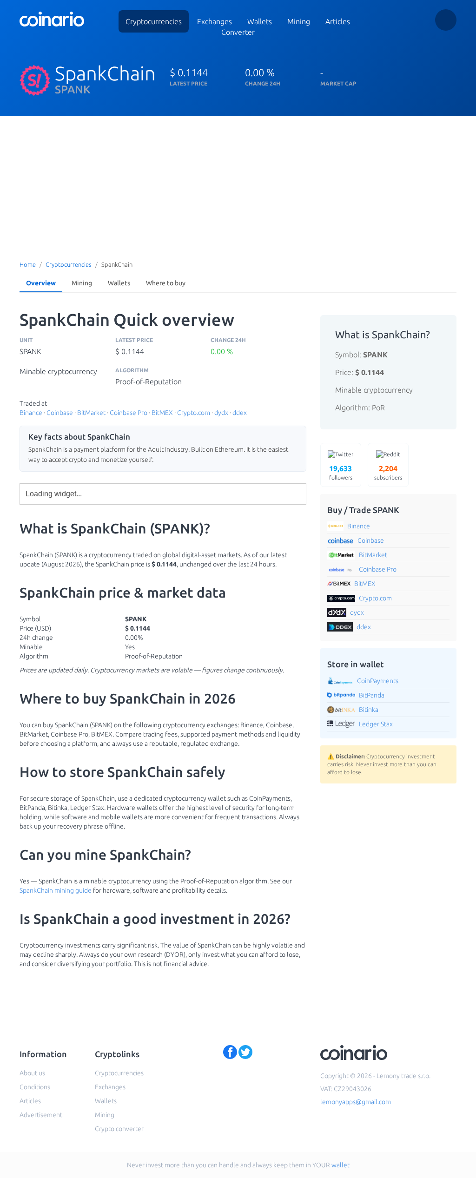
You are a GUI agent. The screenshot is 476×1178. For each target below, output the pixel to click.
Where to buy (165, 283)
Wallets (119, 283)
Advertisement (41, 1115)
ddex (239, 412)
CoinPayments (377, 680)
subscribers (388, 472)
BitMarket (91, 412)
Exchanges (214, 21)
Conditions (35, 1087)
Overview (41, 283)
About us (32, 1073)
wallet (340, 1165)
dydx (221, 412)
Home (28, 264)
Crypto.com (193, 412)
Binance (31, 412)
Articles (337, 21)
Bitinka (368, 709)
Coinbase (59, 412)
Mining (298, 21)
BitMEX (162, 412)
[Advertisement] (238, 186)
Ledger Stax (376, 724)
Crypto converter (119, 1128)
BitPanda (371, 695)
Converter (238, 32)
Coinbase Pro (128, 412)
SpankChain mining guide (56, 890)
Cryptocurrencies (154, 21)
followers (340, 472)
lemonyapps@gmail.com (355, 1102)
